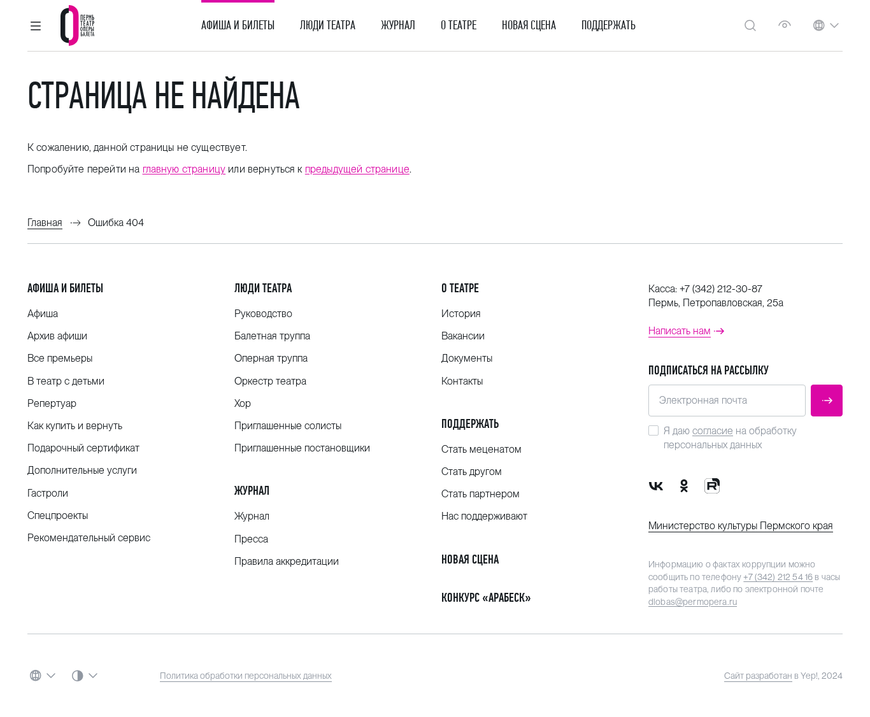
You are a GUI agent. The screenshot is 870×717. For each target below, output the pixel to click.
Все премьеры (59, 358)
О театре (458, 25)
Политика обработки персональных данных (246, 676)
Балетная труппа (272, 336)
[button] (36, 25)
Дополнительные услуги (82, 470)
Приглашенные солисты (287, 426)
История (461, 314)
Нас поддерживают (484, 516)
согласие (712, 431)
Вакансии (463, 336)
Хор (242, 403)
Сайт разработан (758, 676)
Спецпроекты (57, 515)
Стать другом (471, 471)
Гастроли (47, 493)
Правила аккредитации (286, 561)
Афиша (42, 314)
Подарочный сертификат (83, 448)
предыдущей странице (357, 169)
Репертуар (51, 403)
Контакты (462, 381)
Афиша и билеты (238, 25)
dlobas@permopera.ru (692, 602)
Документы (466, 358)
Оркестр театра (270, 381)
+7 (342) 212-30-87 (721, 289)
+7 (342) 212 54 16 (778, 577)
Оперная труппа (271, 358)
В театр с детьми (65, 381)
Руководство (263, 314)
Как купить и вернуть (74, 426)
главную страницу (184, 169)
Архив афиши (57, 336)
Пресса (251, 539)
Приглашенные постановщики (302, 448)
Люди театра (327, 25)
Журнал (398, 25)
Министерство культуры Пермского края (740, 526)
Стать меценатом (481, 449)
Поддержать (608, 25)
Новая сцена (529, 25)
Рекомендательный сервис (88, 538)
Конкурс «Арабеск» (486, 597)
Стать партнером (480, 494)
